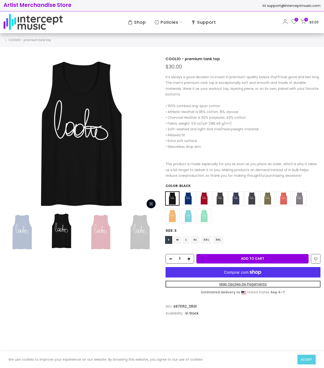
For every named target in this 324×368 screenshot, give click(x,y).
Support (206, 22)
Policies (169, 22)
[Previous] (12, 134)
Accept (306, 360)
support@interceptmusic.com (293, 5)
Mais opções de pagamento (243, 284)
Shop (140, 22)
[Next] (150, 134)
